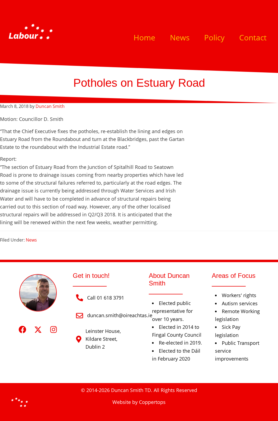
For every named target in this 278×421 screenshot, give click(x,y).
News (31, 240)
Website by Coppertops (139, 402)
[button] (23, 329)
